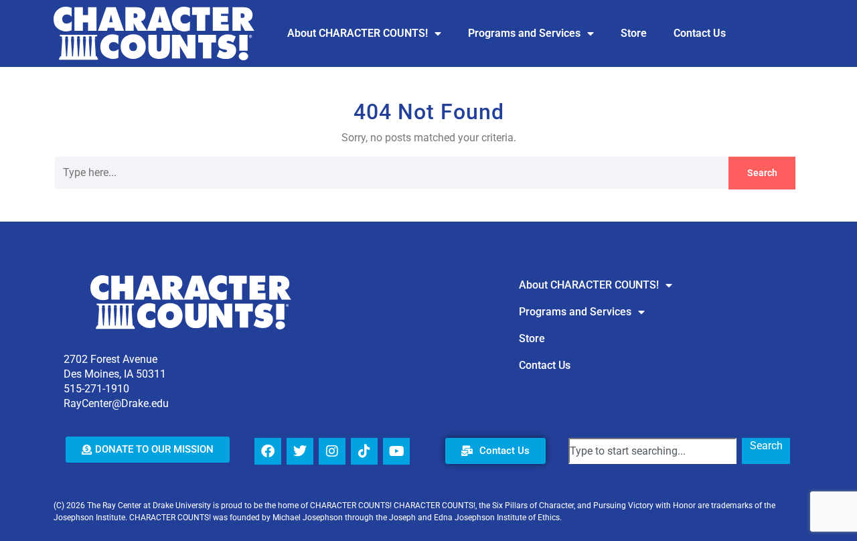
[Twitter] (300, 451)
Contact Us (700, 33)
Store (634, 33)
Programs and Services (524, 33)
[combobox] (652, 451)
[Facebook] (267, 451)
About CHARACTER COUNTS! (357, 33)
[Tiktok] (364, 451)
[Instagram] (332, 451)
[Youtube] (396, 451)
